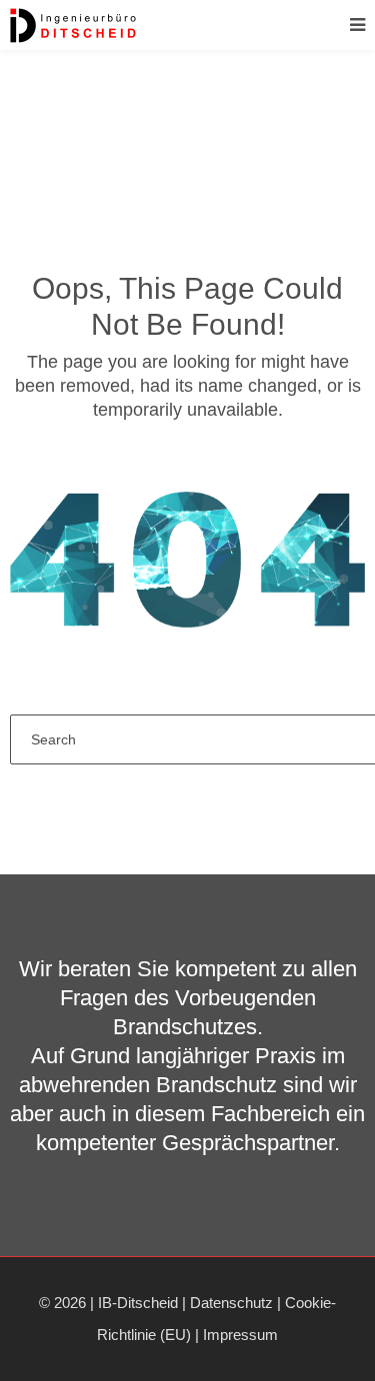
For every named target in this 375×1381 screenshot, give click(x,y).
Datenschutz (231, 1302)
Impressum (240, 1334)
